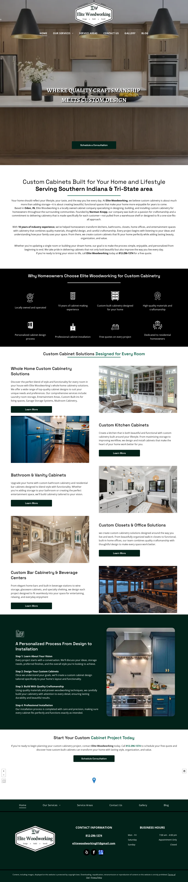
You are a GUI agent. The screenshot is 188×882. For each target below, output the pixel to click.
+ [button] (4, 771)
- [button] (4, 775)
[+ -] (94, 783)
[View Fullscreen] (4, 781)
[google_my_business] (101, 852)
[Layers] (184, 771)
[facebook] (94, 852)
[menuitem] (43, 33)
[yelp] (86, 852)
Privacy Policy (96, 877)
